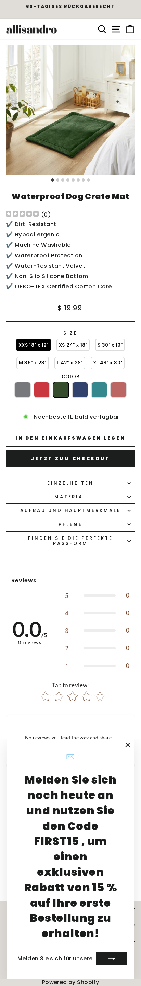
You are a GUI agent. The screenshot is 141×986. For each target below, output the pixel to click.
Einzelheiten (70, 483)
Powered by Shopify (70, 982)
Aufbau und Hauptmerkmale (70, 510)
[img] (22, 214)
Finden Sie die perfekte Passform (70, 541)
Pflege (70, 524)
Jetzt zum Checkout (70, 458)
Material (70, 497)
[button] (33, 345)
